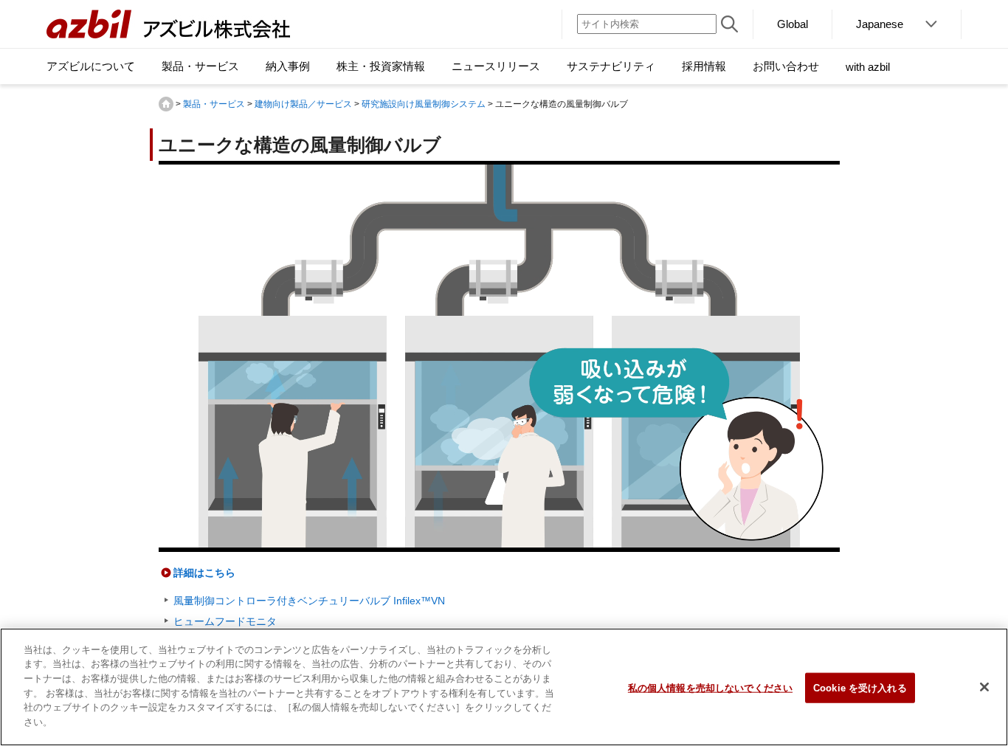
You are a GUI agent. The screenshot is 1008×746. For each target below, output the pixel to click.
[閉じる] (984, 687)
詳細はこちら (204, 573)
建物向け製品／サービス (303, 104)
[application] (499, 356)
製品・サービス (214, 104)
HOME (166, 104)
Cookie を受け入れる (860, 688)
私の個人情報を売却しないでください (710, 688)
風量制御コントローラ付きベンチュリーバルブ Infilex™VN (309, 601)
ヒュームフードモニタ (225, 621)
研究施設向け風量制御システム (424, 104)
